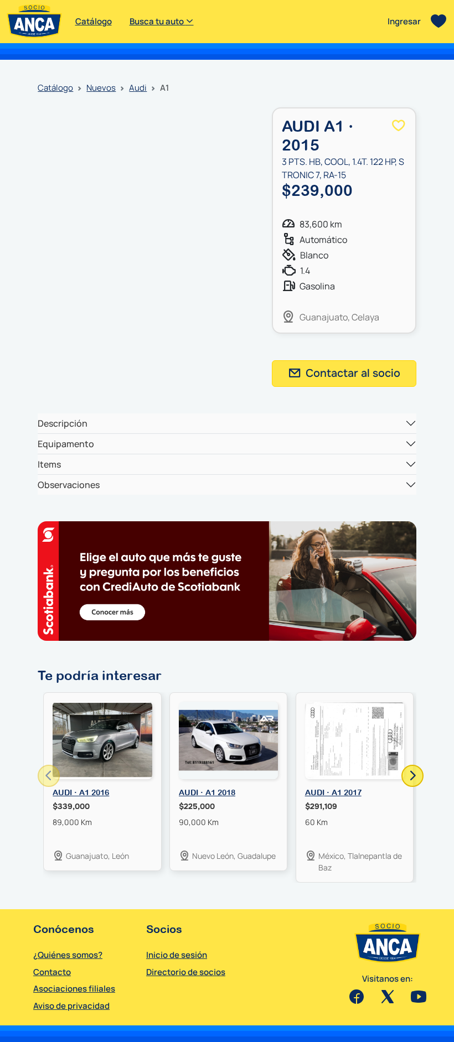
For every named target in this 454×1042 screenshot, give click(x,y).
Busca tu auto (157, 21)
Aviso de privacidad (71, 1006)
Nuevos (101, 88)
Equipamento (66, 444)
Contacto (52, 972)
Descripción (62, 423)
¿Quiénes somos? (67, 955)
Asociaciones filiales (74, 988)
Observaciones (69, 485)
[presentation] (49, 776)
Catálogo (93, 21)
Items (49, 464)
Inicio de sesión (176, 955)
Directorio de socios (185, 972)
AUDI (138, 88)
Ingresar (404, 21)
